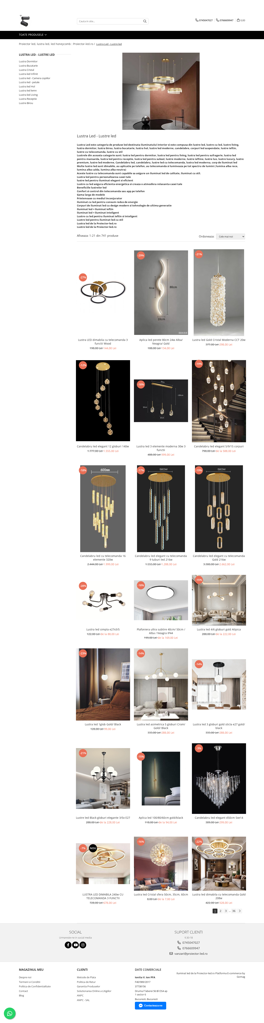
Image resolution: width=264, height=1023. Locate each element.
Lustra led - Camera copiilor (34, 78)
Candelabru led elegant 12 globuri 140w (103, 446)
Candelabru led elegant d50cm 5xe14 (219, 817)
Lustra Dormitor (28, 61)
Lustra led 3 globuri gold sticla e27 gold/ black (219, 726)
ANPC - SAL (83, 1000)
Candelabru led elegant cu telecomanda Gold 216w (219, 557)
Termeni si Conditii (29, 982)
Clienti (82, 969)
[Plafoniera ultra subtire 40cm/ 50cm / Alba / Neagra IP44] (161, 600)
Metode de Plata (86, 977)
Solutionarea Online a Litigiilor (94, 991)
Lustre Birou (26, 103)
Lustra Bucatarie (28, 65)
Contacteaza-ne (153, 1005)
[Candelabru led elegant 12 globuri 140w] (103, 400)
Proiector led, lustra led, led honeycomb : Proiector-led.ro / (57, 44)
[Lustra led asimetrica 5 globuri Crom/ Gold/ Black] (161, 684)
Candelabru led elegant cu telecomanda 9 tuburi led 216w (161, 557)
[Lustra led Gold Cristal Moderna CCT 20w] (219, 292)
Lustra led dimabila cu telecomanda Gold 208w (219, 896)
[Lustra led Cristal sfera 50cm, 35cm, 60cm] (161, 864)
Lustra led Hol (27, 86)
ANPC (80, 995)
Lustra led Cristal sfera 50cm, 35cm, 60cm (161, 894)
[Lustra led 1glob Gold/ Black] (103, 684)
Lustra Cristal (26, 70)
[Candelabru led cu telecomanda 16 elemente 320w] (103, 508)
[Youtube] (75, 945)
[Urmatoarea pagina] (239, 911)
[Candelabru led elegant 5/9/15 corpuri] (219, 401)
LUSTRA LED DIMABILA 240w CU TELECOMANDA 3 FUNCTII (103, 896)
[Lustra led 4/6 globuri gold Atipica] (219, 600)
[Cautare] (144, 21)
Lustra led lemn (28, 90)
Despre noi (25, 977)
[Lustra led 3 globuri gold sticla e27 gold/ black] (219, 684)
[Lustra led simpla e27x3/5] (103, 600)
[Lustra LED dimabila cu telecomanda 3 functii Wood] (103, 292)
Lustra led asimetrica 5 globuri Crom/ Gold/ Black (161, 726)
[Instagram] (82, 945)
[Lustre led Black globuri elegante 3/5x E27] (103, 778)
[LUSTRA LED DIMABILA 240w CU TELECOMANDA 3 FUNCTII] (103, 863)
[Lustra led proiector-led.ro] (161, 91)
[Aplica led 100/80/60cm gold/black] (161, 779)
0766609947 (191, 948)
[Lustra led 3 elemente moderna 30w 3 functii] (161, 400)
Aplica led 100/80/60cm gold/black (161, 817)
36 (233, 911)
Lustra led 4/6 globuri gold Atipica (219, 629)
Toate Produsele (31, 34)
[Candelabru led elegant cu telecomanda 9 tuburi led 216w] (161, 508)
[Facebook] (68, 945)
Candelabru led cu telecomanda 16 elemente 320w (103, 557)
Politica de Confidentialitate (35, 986)
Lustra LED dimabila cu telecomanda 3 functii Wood (103, 341)
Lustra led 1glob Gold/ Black (103, 724)
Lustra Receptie (28, 99)
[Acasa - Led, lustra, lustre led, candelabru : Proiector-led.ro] (38, 21)
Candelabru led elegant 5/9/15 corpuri (219, 446)
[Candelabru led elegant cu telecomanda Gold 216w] (219, 508)
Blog (21, 995)
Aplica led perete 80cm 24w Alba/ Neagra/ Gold (161, 341)
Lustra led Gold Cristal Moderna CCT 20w (218, 340)
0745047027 (191, 942)
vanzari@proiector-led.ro (191, 953)
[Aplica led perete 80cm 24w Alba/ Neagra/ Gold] (161, 292)
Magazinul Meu (31, 969)
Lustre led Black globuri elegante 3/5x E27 (103, 817)
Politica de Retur (86, 982)
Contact (23, 991)
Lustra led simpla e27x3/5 (103, 629)
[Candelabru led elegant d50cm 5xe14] (219, 778)
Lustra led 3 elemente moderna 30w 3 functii (161, 448)
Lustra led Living (28, 94)
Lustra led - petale (29, 82)
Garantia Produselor (88, 986)
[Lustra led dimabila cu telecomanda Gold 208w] (219, 864)
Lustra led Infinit (28, 74)
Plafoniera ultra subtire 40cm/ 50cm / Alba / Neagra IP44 (161, 631)
